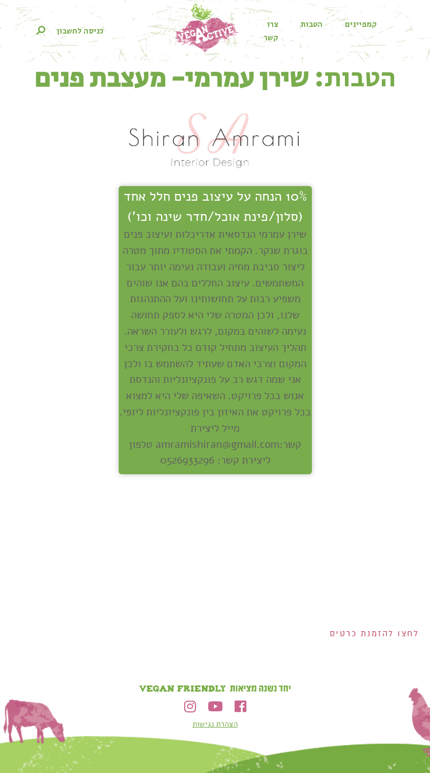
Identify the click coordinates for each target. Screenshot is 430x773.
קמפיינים (361, 24)
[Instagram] (190, 707)
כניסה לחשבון (80, 31)
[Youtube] (215, 707)
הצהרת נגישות (215, 724)
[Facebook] (240, 707)
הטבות (311, 24)
